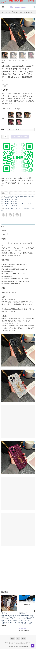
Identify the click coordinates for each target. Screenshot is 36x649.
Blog (6, 642)
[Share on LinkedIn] (20, 214)
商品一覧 (10, 196)
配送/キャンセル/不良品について (18, 643)
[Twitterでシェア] (10, 214)
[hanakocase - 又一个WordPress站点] (18, 7)
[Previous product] (6, 85)
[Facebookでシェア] (6, 214)
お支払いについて (14, 642)
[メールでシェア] (13, 214)
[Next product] (3, 85)
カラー (3, 118)
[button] (2, 7)
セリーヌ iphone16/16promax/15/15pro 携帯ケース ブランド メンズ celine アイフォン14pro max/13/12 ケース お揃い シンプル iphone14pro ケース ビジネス (10, 619)
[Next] (31, 34)
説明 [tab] (2, 226)
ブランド (10, 60)
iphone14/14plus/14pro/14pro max (11, 200)
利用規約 (22, 642)
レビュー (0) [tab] (4, 234)
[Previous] (4, 34)
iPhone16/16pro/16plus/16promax (11, 204)
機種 (2, 129)
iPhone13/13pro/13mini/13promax (11, 198)
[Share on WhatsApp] (3, 214)
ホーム (3, 60)
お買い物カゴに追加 (20, 136)
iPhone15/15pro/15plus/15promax (11, 202)
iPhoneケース (25, 204)
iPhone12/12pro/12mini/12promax (24, 196)
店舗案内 (28, 642)
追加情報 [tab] (4, 230)
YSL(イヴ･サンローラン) (21, 60)
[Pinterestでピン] (17, 214)
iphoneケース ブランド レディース (14, 208)
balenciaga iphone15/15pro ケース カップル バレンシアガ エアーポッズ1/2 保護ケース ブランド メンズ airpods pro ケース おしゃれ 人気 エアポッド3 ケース (26, 619)
